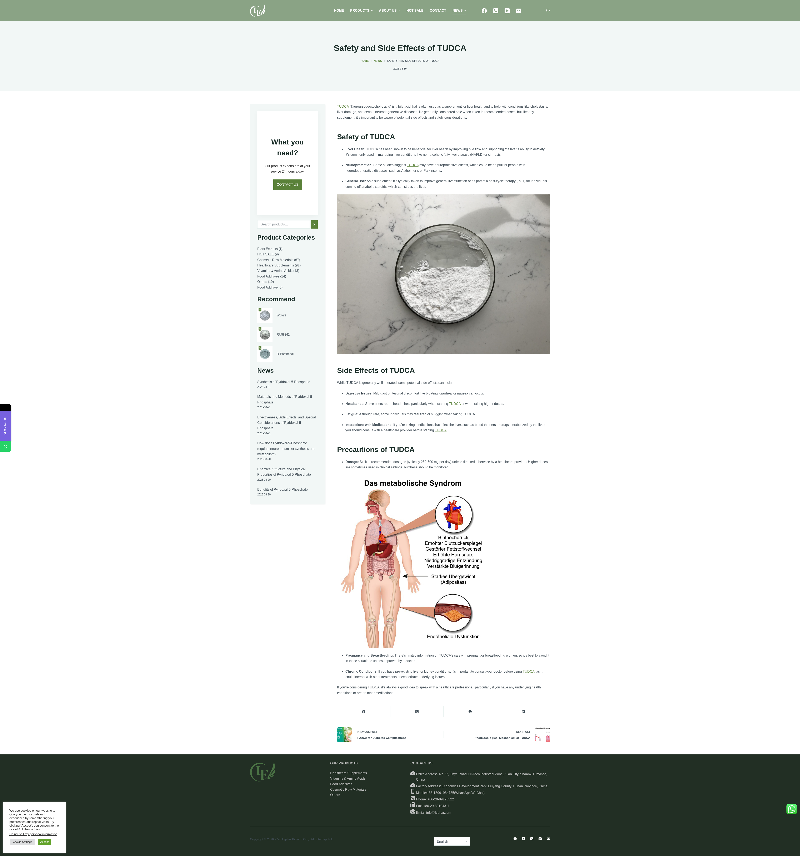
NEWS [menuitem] (457, 10)
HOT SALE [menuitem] (415, 10)
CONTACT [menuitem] (438, 10)
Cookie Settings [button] (22, 842)
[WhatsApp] (5, 446)
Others (335, 795)
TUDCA (343, 106)
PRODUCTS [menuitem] (359, 10)
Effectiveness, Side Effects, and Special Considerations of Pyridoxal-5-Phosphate (286, 423)
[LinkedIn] (523, 711)
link (330, 839)
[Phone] (495, 10)
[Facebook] (484, 10)
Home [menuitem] (339, 10)
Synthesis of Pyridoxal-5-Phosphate (283, 382)
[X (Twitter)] (417, 711)
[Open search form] (548, 10)
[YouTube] (507, 10)
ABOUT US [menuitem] (388, 10)
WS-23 (281, 315)
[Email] (518, 10)
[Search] (314, 224)
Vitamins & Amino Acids (347, 778)
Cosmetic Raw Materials (348, 789)
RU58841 (283, 334)
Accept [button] (44, 842)
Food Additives (341, 784)
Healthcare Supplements (348, 773)
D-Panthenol (285, 354)
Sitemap (321, 839)
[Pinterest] (470, 711)
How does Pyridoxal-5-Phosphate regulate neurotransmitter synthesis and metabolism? (286, 448)
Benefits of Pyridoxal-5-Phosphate (282, 489)
